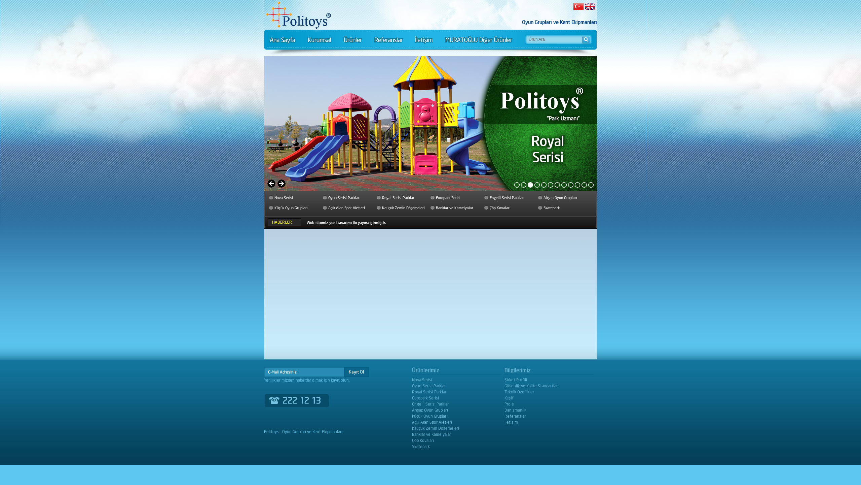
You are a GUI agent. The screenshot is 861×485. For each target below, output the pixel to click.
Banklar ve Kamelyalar (454, 207)
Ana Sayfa (283, 40)
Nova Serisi (283, 197)
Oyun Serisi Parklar (344, 197)
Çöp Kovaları (500, 207)
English (589, 6)
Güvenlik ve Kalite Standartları (531, 385)
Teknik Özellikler (519, 391)
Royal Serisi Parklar (398, 197)
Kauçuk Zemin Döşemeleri (403, 207)
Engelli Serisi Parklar (507, 197)
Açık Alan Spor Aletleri (346, 207)
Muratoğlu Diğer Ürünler (479, 40)
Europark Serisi (448, 197)
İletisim (423, 40)
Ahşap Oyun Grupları (560, 197)
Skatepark (552, 207)
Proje (509, 404)
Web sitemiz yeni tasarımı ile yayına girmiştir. (346, 223)
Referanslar (388, 40)
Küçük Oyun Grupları (291, 207)
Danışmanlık (515, 410)
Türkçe (578, 6)
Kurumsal (319, 40)
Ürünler (352, 40)
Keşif (509, 397)
